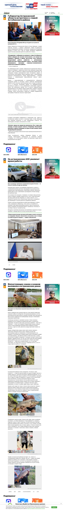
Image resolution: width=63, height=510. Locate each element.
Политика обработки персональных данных (36, 508)
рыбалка (10, 491)
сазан (38, 491)
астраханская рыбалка (27, 491)
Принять (54, 507)
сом (33, 491)
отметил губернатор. (13, 66)
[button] (40, 355)
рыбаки (19, 491)
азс (9, 264)
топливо (13, 264)
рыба (15, 491)
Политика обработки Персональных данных (30, 504)
